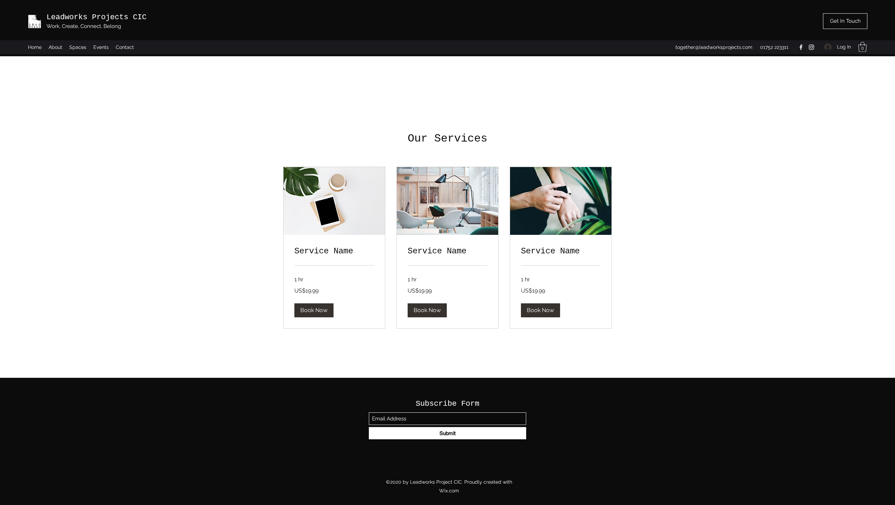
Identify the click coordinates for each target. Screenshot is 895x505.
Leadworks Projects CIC (96, 17)
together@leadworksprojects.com (713, 47)
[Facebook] (800, 47)
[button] (862, 47)
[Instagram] (811, 47)
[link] (334, 251)
